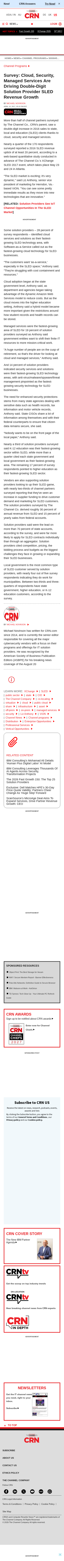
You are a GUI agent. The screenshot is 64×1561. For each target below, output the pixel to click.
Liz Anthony (27, 714)
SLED (44, 691)
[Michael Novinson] (12, 621)
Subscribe (11, 1408)
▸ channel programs (33, 58)
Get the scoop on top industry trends (26, 1283)
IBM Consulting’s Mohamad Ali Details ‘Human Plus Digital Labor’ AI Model (30, 762)
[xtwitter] (23, 1491)
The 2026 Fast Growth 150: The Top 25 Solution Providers (30, 781)
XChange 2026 (44, 31)
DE (44, 15)
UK (49, 15)
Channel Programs (15, 66)
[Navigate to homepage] (32, 18)
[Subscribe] (40, 1415)
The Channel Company (19, 699)
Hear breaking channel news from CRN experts (31, 1308)
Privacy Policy (31, 1504)
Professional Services (18, 725)
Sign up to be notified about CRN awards (28, 1018)
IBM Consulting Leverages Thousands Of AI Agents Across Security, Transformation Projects (31, 771)
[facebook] (5, 1491)
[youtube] (32, 1491)
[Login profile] (60, 24)
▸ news (15, 58)
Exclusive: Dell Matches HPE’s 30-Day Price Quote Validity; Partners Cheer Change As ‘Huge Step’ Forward (30, 790)
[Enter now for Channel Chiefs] (18, 1043)
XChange (29, 691)
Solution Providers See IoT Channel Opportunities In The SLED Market (29, 208)
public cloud (41, 702)
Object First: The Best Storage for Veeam (26, 972)
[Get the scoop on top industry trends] (17, 1297)
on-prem (26, 710)
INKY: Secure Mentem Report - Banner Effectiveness (31, 977)
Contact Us (9, 1465)
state (29, 695)
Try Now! (50, 3)
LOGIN (53, 24)
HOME (8, 58)
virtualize (11, 702)
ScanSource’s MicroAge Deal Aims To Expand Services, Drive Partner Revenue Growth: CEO (31, 801)
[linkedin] (14, 1491)
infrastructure (25, 706)
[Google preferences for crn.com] (15, 112)
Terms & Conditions (12, 1504)
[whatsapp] (49, 1491)
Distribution (12, 721)
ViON (43, 714)
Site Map (6, 1511)
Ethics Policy (10, 1473)
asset (42, 706)
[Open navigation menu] (5, 24)
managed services (47, 710)
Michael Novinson (16, 103)
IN (14, 15)
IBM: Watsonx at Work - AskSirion (23, 988)
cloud (25, 702)
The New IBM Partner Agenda (18, 1241)
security (10, 714)
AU (19, 15)
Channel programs (39, 717)
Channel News (14, 717)
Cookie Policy (48, 1504)
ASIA (8, 15)
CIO (40, 695)
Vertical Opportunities (18, 729)
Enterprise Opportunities (38, 721)
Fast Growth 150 (26, 31)
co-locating (44, 699)
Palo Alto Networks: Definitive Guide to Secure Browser (32, 983)
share (9, 706)
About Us (8, 1458)
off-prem (10, 710)
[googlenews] (40, 1491)
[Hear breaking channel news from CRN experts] (17, 1322)
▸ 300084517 (53, 58)
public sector (13, 695)
